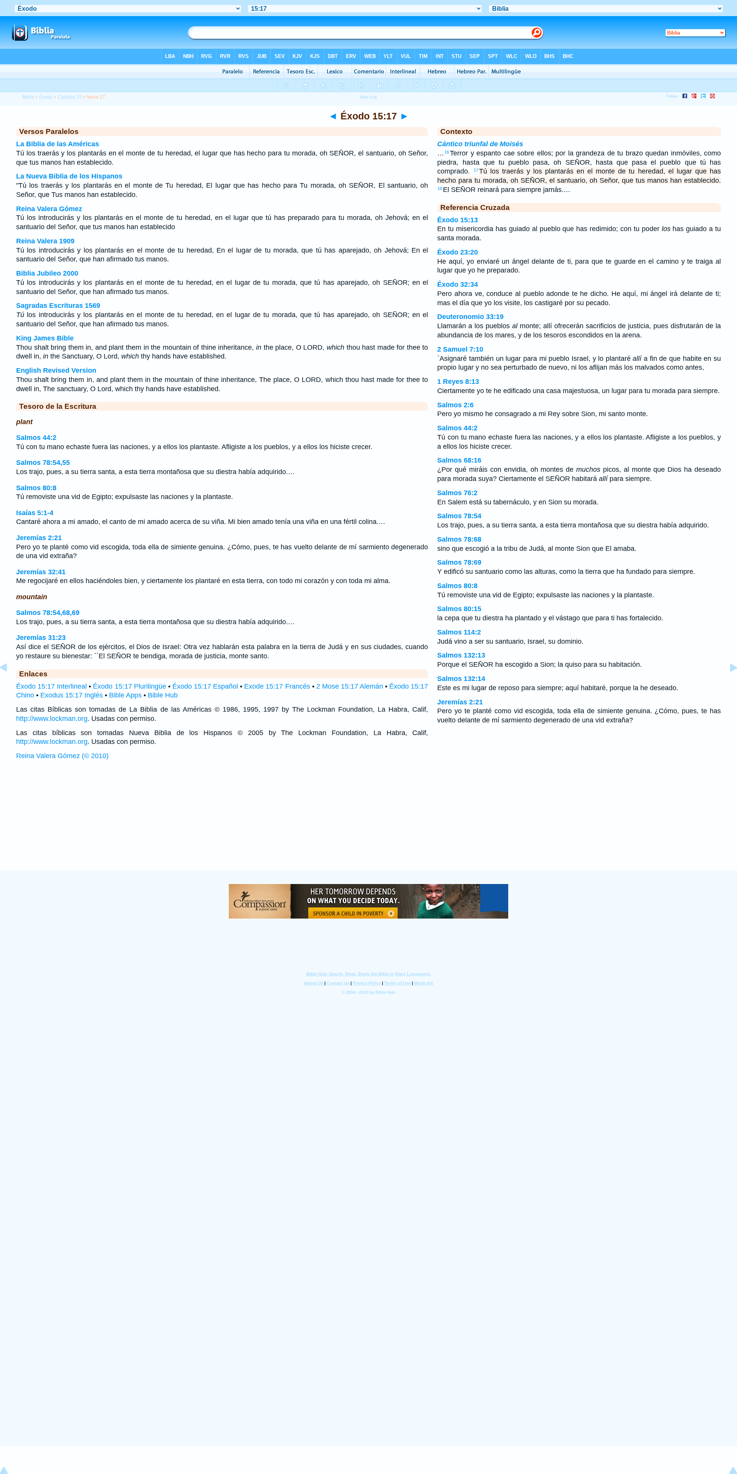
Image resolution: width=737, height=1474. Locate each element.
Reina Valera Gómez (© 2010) (62, 756)
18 (440, 188)
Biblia (28, 97)
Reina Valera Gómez (49, 209)
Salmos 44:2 (36, 437)
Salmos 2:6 (455, 405)
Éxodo (46, 97)
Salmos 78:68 (459, 539)
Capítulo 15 (70, 97)
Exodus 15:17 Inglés (71, 695)
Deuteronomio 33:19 (470, 317)
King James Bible (45, 338)
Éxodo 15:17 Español (205, 686)
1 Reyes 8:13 (458, 381)
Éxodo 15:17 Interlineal (51, 686)
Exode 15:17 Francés (277, 686)
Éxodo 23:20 (457, 252)
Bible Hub (163, 695)
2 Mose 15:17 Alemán (349, 686)
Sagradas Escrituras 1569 (58, 305)
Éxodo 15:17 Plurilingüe (129, 686)
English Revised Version (56, 370)
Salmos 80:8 (36, 488)
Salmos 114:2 (459, 632)
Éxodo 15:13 (457, 220)
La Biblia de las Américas (57, 144)
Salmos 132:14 (461, 678)
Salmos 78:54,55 (43, 462)
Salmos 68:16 (459, 460)
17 (476, 170)
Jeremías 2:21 (39, 538)
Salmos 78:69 (459, 562)
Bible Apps (125, 695)
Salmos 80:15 (459, 609)
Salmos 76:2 (457, 493)
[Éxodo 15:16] (9, 685)
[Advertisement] (368, 823)
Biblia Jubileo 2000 (47, 273)
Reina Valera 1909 (45, 241)
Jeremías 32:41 (41, 572)
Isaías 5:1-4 (34, 513)
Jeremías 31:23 (41, 637)
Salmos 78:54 (459, 516)
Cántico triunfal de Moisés (480, 144)
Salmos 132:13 (461, 655)
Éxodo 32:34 (457, 284)
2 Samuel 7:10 (460, 349)
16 (447, 152)
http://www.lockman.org (52, 718)
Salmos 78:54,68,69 (47, 612)
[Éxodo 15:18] (727, 685)
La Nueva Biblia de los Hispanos (69, 176)
